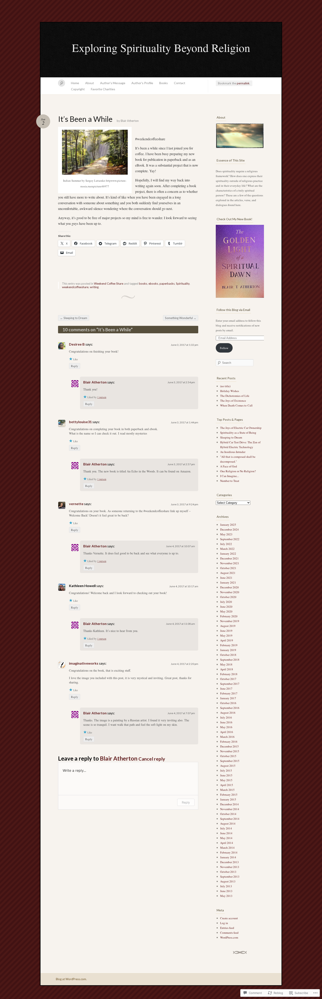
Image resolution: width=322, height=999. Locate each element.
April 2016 (226, 732)
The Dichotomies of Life (234, 396)
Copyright (78, 89)
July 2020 (226, 602)
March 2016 (227, 737)
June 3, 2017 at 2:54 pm (181, 382)
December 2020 (229, 587)
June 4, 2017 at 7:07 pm (181, 713)
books (143, 283)
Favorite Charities (103, 89)
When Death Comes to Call (236, 405)
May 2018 (226, 664)
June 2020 (226, 607)
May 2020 (226, 611)
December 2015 (229, 746)
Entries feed (227, 928)
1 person (101, 397)
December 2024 (229, 529)
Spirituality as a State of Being (238, 433)
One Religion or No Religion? (238, 471)
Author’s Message (112, 83)
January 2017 (228, 698)
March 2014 (227, 848)
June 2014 (226, 833)
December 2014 (229, 804)
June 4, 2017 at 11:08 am (180, 623)
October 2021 (228, 568)
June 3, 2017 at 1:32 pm (184, 344)
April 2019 (226, 640)
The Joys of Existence (233, 401)
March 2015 (227, 790)
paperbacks (167, 283)
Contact (179, 83)
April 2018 (226, 669)
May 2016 (226, 727)
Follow (224, 348)
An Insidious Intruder (232, 452)
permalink (243, 83)
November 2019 (229, 621)
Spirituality (182, 283)
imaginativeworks (83, 663)
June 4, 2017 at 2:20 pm (184, 663)
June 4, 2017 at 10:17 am (183, 586)
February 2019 (228, 645)
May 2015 (226, 780)
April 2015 (226, 785)
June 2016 (226, 722)
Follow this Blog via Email (233, 310)
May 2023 (226, 534)
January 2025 (228, 525)
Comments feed (229, 933)
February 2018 (228, 674)
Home (75, 83)
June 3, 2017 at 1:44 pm (184, 422)
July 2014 (226, 828)
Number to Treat (229, 481)
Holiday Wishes (229, 391)
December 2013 (229, 862)
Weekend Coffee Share (108, 283)
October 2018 (228, 655)
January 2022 (228, 553)
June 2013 (226, 891)
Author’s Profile (142, 83)
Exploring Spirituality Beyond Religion (161, 47)
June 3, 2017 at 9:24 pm (184, 504)
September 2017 (229, 684)
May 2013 (226, 896)
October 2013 (228, 872)
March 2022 (227, 549)
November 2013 (229, 867)
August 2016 (227, 713)
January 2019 (228, 650)
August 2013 (227, 881)
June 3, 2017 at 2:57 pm (181, 464)
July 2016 (226, 717)
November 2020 (229, 592)
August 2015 (227, 766)
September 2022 (229, 539)
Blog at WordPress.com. (71, 979)
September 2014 (229, 819)
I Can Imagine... (229, 476)
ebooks (153, 283)
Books (163, 83)
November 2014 (229, 809)
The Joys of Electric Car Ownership (241, 428)
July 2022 (226, 544)
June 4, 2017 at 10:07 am (180, 546)
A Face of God (228, 466)
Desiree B (77, 344)
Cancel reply (151, 759)
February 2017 (228, 693)
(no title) (225, 386)
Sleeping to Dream (73, 318)
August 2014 (227, 823)
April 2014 (226, 843)
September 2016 (229, 708)
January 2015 (228, 799)
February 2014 (228, 852)
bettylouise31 (80, 422)
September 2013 (229, 876)
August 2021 (227, 573)
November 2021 (229, 563)
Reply (74, 366)
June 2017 (226, 688)
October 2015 (228, 756)
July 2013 (226, 886)
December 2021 (229, 558)
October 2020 (228, 597)
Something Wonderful (180, 318)
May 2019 (226, 635)
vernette (76, 504)
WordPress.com (229, 937)
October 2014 (228, 814)
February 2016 (228, 741)
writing (94, 287)
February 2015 (228, 795)
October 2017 (228, 679)
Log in (224, 923)
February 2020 (228, 616)
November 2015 (229, 751)
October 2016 (228, 703)
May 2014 (226, 838)
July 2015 (226, 770)
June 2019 (226, 631)
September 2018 (229, 660)
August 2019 (227, 626)
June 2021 (226, 578)
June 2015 (226, 775)
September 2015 (229, 761)
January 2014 (228, 857)
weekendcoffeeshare (75, 287)
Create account (229, 918)
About (89, 83)
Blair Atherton (130, 120)
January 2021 (228, 582)
